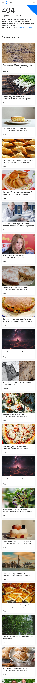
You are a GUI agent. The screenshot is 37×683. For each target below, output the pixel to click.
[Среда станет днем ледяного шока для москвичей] (18, 630)
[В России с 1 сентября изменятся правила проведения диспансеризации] (18, 217)
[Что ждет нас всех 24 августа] (18, 344)
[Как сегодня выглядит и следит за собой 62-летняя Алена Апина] (18, 249)
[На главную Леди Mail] (11, 2)
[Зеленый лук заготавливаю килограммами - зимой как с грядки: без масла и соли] (18, 90)
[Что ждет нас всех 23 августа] (18, 471)
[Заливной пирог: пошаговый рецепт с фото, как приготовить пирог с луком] (18, 312)
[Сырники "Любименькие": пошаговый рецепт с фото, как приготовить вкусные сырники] (18, 185)
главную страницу (25, 27)
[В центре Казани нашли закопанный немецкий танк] (18, 376)
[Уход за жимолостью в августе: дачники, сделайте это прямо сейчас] (18, 503)
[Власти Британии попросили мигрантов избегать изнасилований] (18, 566)
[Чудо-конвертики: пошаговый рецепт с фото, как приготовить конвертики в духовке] (18, 153)
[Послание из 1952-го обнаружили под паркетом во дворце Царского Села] (18, 58)
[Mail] (7, 2)
